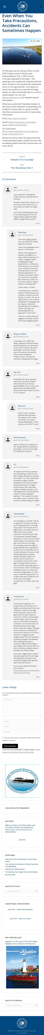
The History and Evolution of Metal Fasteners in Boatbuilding (21, 865)
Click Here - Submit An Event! (20, 919)
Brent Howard (19, 437)
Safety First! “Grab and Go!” (15, 869)
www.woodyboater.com (12, 97)
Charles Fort (19, 596)
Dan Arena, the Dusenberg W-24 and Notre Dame (21, 860)
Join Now (22, 840)
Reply (37, 223)
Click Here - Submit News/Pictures (20, 909)
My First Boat (10, 875)
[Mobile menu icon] (4, 6)
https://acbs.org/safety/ (17, 118)
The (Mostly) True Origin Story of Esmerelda (21, 872)
